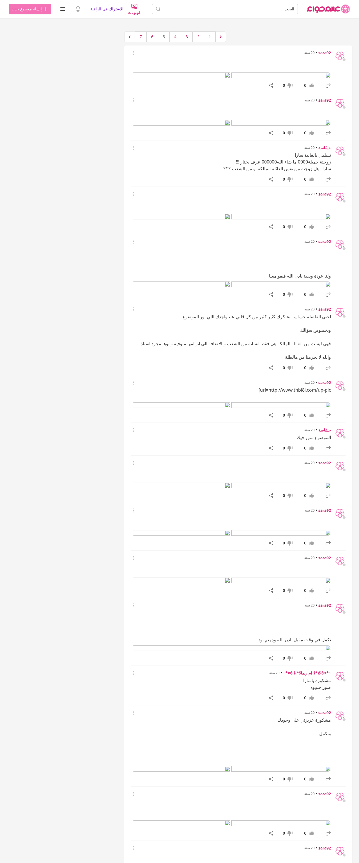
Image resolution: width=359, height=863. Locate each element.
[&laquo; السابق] (220, 36)
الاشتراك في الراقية (106, 9)
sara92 (324, 52)
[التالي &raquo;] (129, 36)
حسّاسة (324, 147)
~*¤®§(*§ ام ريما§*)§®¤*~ (307, 673)
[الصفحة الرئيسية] (328, 8)
